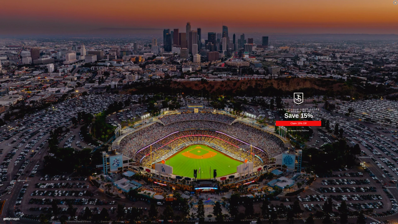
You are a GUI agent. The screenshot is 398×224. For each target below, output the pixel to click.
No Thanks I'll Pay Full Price (298, 130)
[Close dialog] (395, 2)
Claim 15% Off (298, 123)
